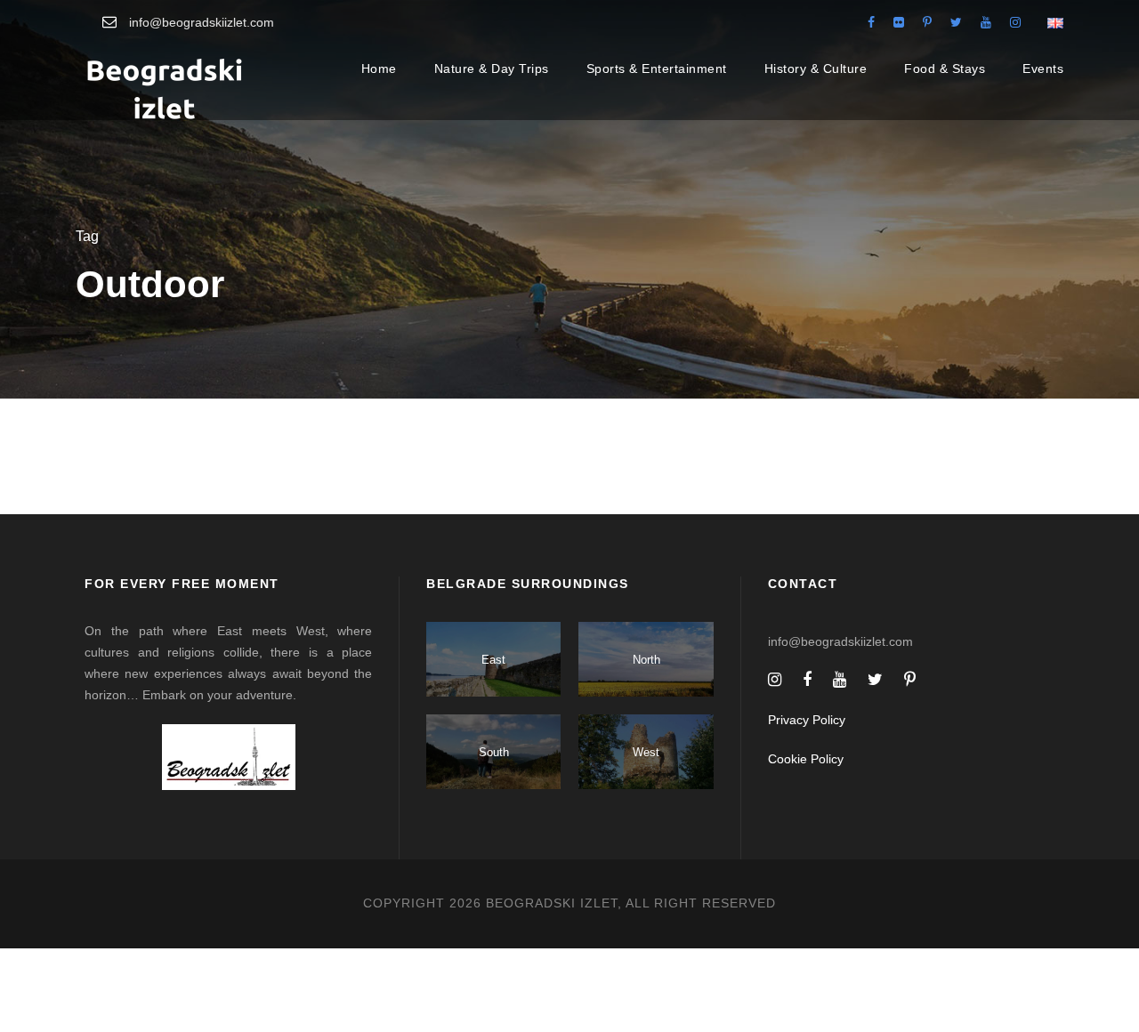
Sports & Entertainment (656, 68)
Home (379, 68)
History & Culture (816, 68)
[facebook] (871, 22)
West (646, 752)
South (494, 752)
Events (1042, 68)
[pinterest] (927, 22)
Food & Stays (944, 68)
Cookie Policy (806, 759)
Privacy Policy (806, 720)
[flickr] (898, 22)
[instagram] (1015, 22)
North (646, 659)
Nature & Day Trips (491, 68)
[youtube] (986, 22)
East (493, 659)
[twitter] (956, 22)
